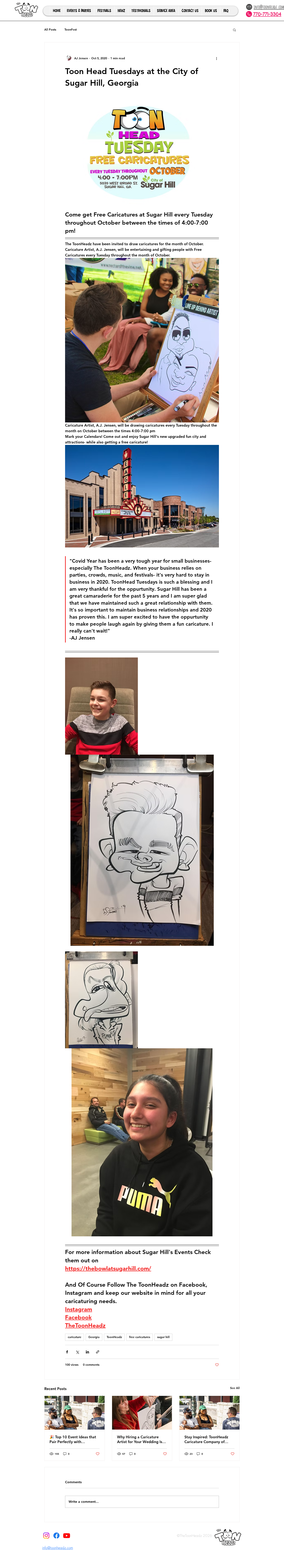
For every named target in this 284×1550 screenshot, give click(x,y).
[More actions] (216, 58)
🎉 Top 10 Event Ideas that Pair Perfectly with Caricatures (72, 1439)
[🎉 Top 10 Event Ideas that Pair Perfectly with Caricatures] (74, 1413)
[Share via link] (98, 1352)
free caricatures (139, 1337)
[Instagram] (46, 1535)
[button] (234, 29)
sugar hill (163, 1337)
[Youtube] (67, 1535)
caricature (74, 1337)
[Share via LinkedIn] (87, 1352)
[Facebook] (56, 1535)
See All (235, 1388)
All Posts (50, 29)
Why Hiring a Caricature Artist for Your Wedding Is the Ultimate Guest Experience (139, 1439)
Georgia (94, 1337)
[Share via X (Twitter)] (77, 1352)
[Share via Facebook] (67, 1352)
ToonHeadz (114, 1337)
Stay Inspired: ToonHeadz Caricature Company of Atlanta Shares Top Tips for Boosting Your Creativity (207, 1439)
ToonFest (70, 29)
